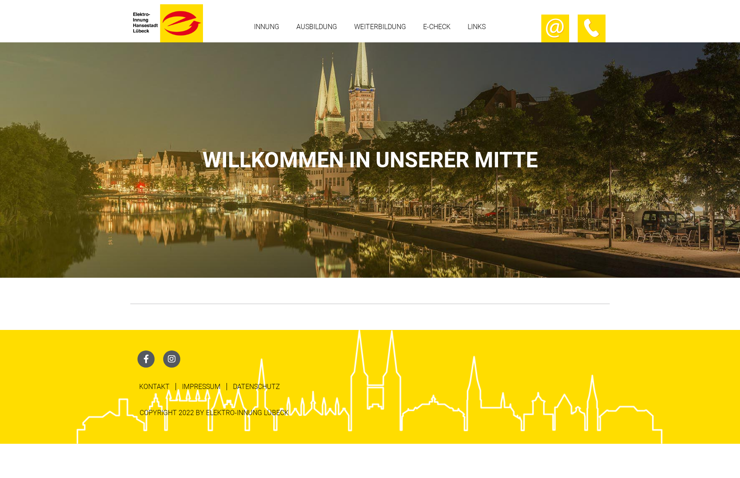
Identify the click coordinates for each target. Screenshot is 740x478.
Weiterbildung (380, 27)
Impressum (201, 387)
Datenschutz (256, 387)
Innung (266, 27)
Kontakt (154, 387)
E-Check (437, 27)
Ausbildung (316, 27)
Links (477, 27)
